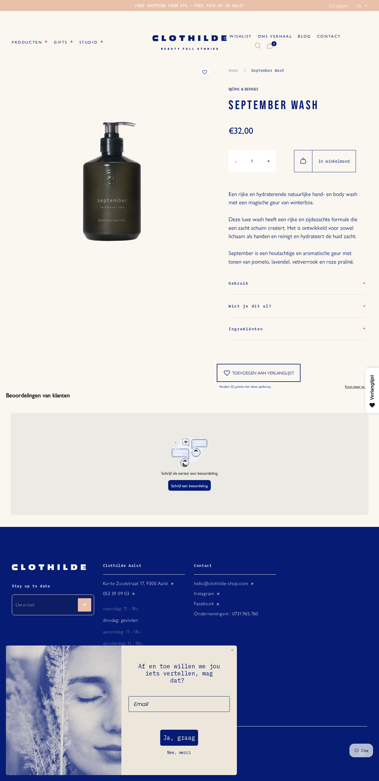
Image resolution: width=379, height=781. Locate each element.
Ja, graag (179, 738)
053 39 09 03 (116, 593)
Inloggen (338, 6)
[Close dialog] (232, 650)
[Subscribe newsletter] (84, 604)
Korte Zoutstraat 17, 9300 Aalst (135, 583)
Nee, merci (179, 752)
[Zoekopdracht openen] (258, 46)
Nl (240, 46)
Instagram (204, 593)
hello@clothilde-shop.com (221, 583)
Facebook (204, 603)
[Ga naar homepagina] (189, 42)
